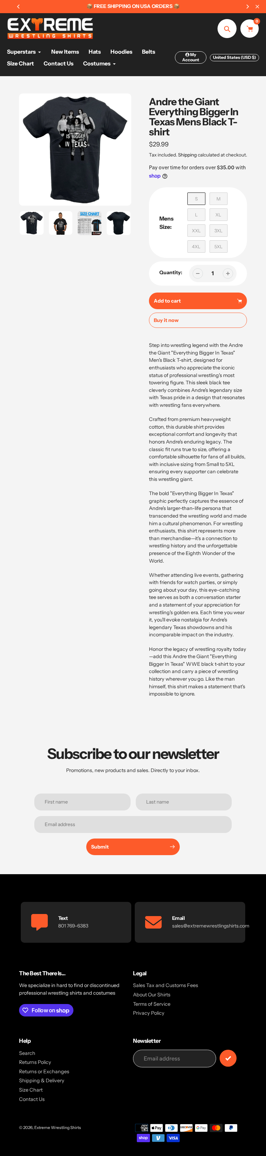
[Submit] (228, 1058)
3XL (218, 230)
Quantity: (170, 272)
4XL (196, 246)
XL (218, 214)
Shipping (187, 155)
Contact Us (32, 1099)
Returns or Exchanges (44, 1071)
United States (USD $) (234, 57)
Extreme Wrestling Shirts (57, 1127)
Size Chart (31, 1090)
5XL (218, 246)
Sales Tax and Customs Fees (165, 985)
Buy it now (166, 320)
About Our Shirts (151, 995)
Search (27, 1053)
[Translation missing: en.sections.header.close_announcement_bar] (257, 6)
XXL (196, 230)
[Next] (247, 6)
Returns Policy (35, 1062)
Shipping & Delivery (41, 1080)
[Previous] (18, 6)
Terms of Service (151, 1004)
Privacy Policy (149, 1013)
